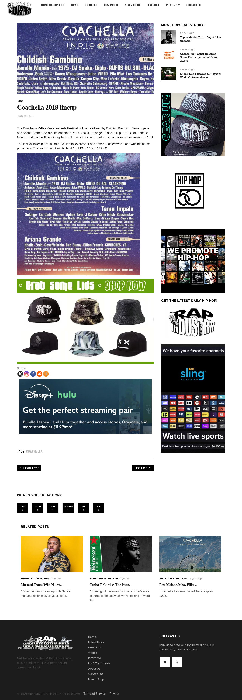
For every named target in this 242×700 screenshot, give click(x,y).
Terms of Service (94, 693)
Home (92, 637)
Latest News (96, 642)
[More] (46, 374)
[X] (20, 374)
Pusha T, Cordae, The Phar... (110, 585)
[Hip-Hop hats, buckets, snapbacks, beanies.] (85, 321)
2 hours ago (187, 33)
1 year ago (56, 578)
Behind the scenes (31, 578)
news (20, 101)
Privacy (114, 693)
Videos (92, 653)
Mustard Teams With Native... (41, 585)
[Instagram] (26, 374)
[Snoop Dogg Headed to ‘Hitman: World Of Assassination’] (168, 73)
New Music (95, 647)
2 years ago (196, 578)
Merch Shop (96, 679)
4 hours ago (187, 49)
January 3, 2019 (26, 116)
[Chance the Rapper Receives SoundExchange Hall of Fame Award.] (168, 55)
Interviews (95, 658)
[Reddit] (39, 374)
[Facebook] (33, 374)
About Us (94, 669)
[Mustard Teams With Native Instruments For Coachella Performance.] (52, 554)
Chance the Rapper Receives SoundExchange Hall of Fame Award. (198, 57)
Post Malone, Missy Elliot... (177, 585)
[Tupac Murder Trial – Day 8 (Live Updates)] (168, 37)
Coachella (34, 451)
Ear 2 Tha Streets (99, 663)
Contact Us (95, 674)
